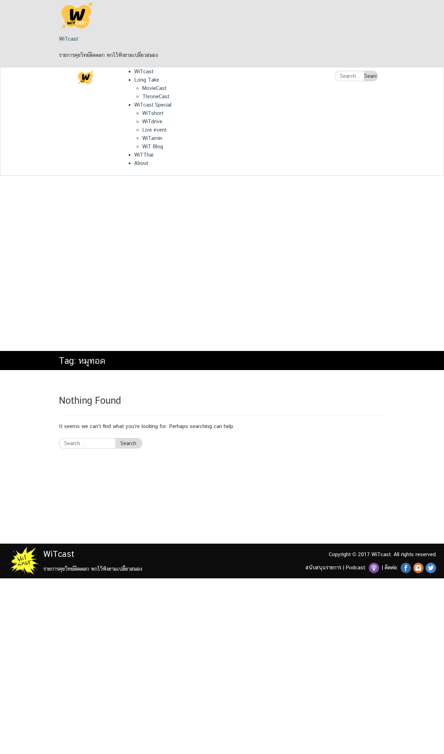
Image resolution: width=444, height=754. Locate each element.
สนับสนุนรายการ (323, 567)
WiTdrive (152, 121)
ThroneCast (155, 96)
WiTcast (68, 39)
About (141, 163)
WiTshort (152, 113)
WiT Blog (152, 146)
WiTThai (143, 155)
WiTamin (152, 138)
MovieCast (154, 88)
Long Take (146, 80)
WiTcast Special (152, 105)
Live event (154, 130)
